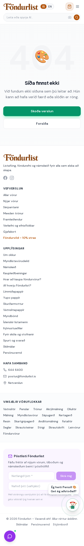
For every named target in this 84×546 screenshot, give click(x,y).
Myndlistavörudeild (16, 261)
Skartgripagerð (24, 421)
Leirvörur (74, 427)
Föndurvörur (11, 433)
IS (43, 6)
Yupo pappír (11, 297)
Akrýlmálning (54, 409)
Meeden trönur (13, 213)
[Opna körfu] (69, 6)
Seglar (7, 427)
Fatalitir (67, 421)
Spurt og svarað (14, 340)
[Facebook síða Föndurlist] (5, 178)
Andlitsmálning (48, 421)
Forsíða (42, 123)
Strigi (41, 427)
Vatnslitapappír (13, 310)
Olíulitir (71, 409)
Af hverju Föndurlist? (17, 285)
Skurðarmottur (13, 304)
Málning (8, 415)
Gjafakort (9, 231)
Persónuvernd (12, 352)
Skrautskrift (56, 427)
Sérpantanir (11, 207)
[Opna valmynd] (77, 6)
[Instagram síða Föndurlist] (12, 178)
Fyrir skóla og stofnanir (18, 334)
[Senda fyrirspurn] (9, 536)
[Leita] (77, 17)
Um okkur (9, 255)
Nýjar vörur (10, 201)
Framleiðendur (12, 219)
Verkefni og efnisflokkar (18, 225)
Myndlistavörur (28, 415)
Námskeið (9, 267)
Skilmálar (9, 346)
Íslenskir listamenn (15, 322)
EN (50, 6)
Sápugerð (48, 415)
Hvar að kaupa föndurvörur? (22, 279)
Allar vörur (10, 195)
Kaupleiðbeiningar (15, 273)
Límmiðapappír (13, 291)
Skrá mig (66, 476)
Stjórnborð (60, 524)
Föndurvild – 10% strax (19, 238)
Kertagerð (65, 415)
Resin (6, 421)
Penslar (24, 409)
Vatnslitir (9, 409)
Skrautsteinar (24, 427)
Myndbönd (10, 316)
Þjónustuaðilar (13, 328)
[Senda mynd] (70, 17)
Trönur (37, 409)
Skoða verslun (42, 111)
